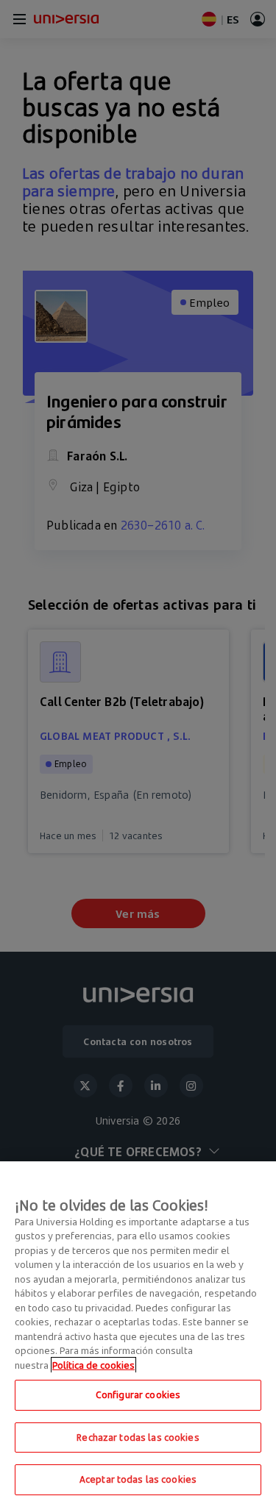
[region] (138, 1334)
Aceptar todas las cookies (138, 1479)
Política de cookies (93, 1365)
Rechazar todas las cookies (138, 1437)
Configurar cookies (138, 1394)
